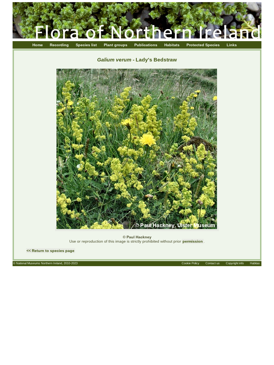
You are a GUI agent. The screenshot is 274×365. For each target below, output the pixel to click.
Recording (59, 45)
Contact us (213, 263)
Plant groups (115, 45)
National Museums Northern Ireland (39, 263)
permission (192, 241)
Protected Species (203, 45)
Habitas (255, 263)
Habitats (172, 45)
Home (37, 45)
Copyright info (235, 263)
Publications (145, 45)
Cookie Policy (190, 263)
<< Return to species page (50, 250)
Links (232, 45)
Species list (86, 45)
